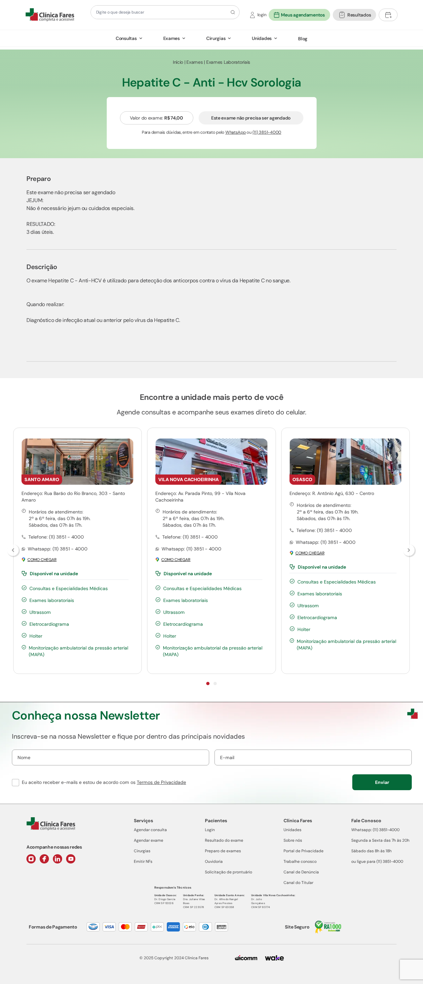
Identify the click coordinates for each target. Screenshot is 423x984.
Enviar (382, 782)
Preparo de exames (223, 851)
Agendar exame (148, 840)
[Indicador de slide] (208, 683)
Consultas (126, 38)
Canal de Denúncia (301, 872)
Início (178, 62)
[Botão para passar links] (409, 551)
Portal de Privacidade (304, 851)
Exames (171, 38)
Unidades (262, 38)
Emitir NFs (143, 861)
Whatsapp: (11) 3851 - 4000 (58, 549)
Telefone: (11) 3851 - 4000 (56, 537)
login (261, 15)
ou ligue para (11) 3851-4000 (377, 861)
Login (210, 829)
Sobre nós (293, 840)
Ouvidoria (214, 861)
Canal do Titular (298, 882)
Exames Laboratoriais (228, 62)
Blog (302, 39)
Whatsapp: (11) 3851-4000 (375, 829)
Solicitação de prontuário (228, 872)
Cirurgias (215, 38)
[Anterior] (13, 551)
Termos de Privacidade (161, 782)
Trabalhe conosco (300, 861)
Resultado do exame (224, 840)
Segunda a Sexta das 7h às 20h (380, 840)
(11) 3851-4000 (266, 132)
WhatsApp (235, 132)
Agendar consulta (150, 829)
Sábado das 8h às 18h (371, 851)
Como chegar (42, 559)
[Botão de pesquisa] (231, 12)
